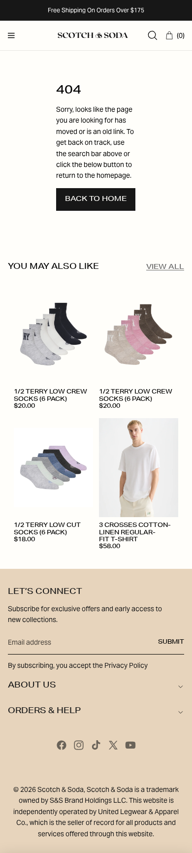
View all (165, 267)
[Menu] (11, 35)
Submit (171, 642)
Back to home (96, 199)
